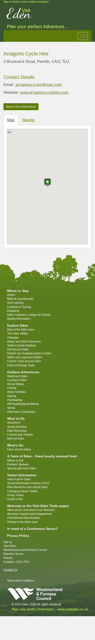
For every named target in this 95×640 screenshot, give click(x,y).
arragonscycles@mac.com (38, 84)
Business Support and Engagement (29, 514)
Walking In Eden (17, 376)
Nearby (28, 120)
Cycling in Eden (17, 380)
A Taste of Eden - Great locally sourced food (42, 456)
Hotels (11, 295)
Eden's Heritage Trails (21, 365)
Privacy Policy (18, 535)
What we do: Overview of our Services (30, 510)
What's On (15, 445)
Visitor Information (21, 475)
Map (11, 120)
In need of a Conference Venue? (32, 529)
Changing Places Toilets (22, 491)
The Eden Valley (17, 333)
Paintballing (14, 400)
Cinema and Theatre (20, 434)
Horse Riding (15, 384)
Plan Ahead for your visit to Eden (27, 487)
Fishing (11, 388)
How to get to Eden (19, 479)
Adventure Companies (21, 411)
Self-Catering (15, 302)
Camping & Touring (19, 307)
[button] (47, 182)
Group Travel (15, 495)
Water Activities (16, 392)
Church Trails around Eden (24, 361)
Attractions (13, 422)
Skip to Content (12, 1)
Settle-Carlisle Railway (21, 345)
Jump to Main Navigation (35, 1)
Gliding (11, 396)
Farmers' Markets (18, 464)
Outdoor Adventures (23, 372)
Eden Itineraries (17, 430)
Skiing (11, 407)
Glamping (13, 310)
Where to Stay (18, 291)
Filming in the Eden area (22, 522)
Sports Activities (17, 426)
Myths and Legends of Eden (24, 357)
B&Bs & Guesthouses (20, 298)
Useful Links (15, 499)
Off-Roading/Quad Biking (23, 404)
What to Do (16, 418)
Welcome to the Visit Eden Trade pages (38, 506)
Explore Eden (17, 325)
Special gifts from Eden (21, 468)
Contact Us (10, 569)
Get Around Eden (18, 349)
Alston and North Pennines (24, 341)
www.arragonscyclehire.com (44, 92)
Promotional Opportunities (23, 517)
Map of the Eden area (20, 329)
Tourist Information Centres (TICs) (28, 483)
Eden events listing (19, 449)
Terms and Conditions (20, 580)
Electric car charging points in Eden (29, 353)
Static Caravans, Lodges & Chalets (28, 314)
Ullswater (13, 337)
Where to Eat (15, 460)
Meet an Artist (15, 438)
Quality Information (18, 318)
